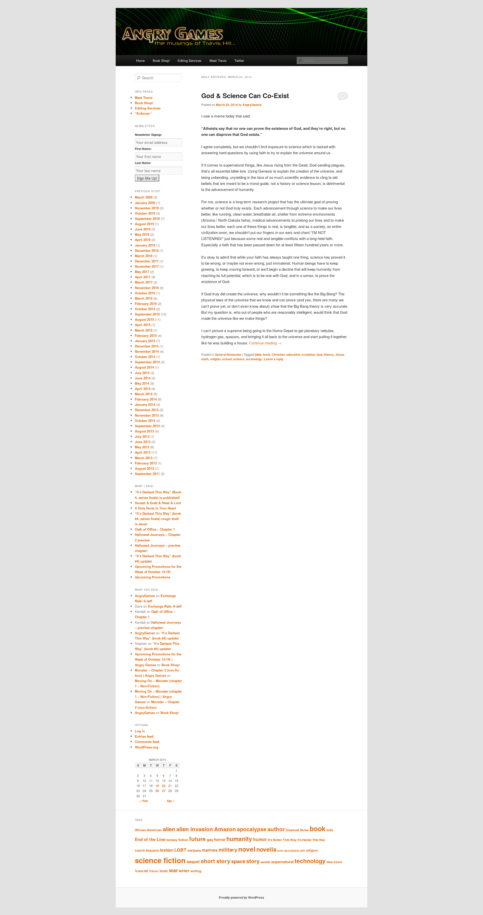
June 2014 (142, 378)
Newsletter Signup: (148, 134)
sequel (193, 861)
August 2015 (144, 319)
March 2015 (143, 330)
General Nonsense (228, 354)
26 (157, 790)
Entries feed (144, 736)
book (266, 354)
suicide (265, 862)
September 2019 (147, 218)
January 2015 (145, 340)
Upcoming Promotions (152, 577)
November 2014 (147, 351)
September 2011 (147, 473)
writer (184, 870)
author (276, 829)
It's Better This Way (282, 840)
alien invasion (194, 829)
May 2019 (142, 234)
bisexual (292, 829)
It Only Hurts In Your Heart (155, 508)
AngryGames (252, 104)
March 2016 (143, 298)
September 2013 (147, 425)
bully (330, 830)
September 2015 (147, 314)
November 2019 (147, 208)
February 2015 (146, 335)
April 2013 (142, 452)
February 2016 (146, 303)
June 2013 (142, 441)
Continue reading (265, 342)
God (319, 354)
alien (169, 829)
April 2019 (142, 239)
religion (215, 359)
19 (157, 785)
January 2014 (145, 404)
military (228, 849)
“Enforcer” (143, 113)
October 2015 (145, 308)
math (205, 359)
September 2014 (147, 362)
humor (260, 839)
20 (164, 785)
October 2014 (145, 356)
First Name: (143, 148)
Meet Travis (218, 60)
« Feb (144, 801)
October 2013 (145, 420)
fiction (183, 839)
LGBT (180, 850)
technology (254, 359)
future (197, 839)
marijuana (194, 850)
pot (302, 850)
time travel (334, 862)
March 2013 (143, 457)
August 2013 (144, 431)
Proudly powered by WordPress (241, 897)
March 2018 (143, 255)
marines (210, 850)
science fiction (160, 860)
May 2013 (142, 447)
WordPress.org (146, 747)
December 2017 (146, 261)
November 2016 (147, 287)
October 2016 (145, 293)
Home (140, 60)
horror (219, 839)
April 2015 (142, 324)
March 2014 (143, 393)
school (227, 359)
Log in (140, 731)
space (238, 861)
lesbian (166, 850)
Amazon (225, 829)
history (329, 354)
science (239, 359)
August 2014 (144, 367)
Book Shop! (161, 60)
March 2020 (143, 197)
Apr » (171, 801)
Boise (304, 830)
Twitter (239, 60)
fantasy (171, 840)
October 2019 (145, 213)
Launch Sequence (147, 850)
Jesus (339, 354)
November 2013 (147, 415)
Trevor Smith (158, 871)
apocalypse (251, 829)
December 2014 (146, 346)
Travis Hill (141, 871)
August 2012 (144, 468)
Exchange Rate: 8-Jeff (164, 606)
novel (246, 849)
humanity (239, 838)
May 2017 (142, 271)
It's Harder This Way (311, 840)
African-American (148, 829)
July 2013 (142, 436)
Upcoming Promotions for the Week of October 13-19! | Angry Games (158, 659)
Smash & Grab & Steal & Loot (158, 502)
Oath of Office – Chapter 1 (155, 529)
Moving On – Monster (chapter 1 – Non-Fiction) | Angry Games (158, 696)
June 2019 (142, 229)
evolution (308, 354)
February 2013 (146, 463)
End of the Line (150, 839)
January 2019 (145, 245)
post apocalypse (288, 850)
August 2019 (144, 223)
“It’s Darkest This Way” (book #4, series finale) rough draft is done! (158, 518)
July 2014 (142, 372)
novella (266, 849)
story (253, 861)
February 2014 (146, 399)
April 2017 (142, 276)
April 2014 (142, 388)
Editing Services (190, 60)
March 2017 (143, 282)
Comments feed (147, 741)
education (293, 354)
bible (258, 354)
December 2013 (146, 409)
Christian (278, 354)
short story (215, 861)
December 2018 (146, 250)
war (173, 870)
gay (210, 839)
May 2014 (142, 383)
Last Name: (143, 163)
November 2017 (147, 266)
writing (195, 870)
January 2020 (145, 202)
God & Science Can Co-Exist (245, 95)
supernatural (282, 861)
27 (164, 790)
